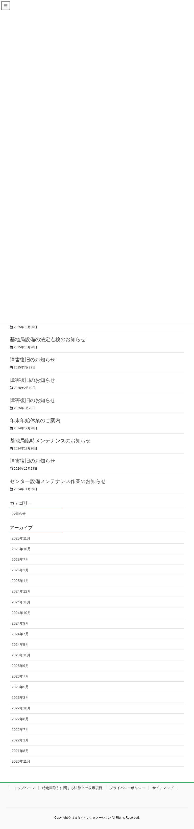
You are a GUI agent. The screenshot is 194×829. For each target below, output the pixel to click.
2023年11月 (21, 655)
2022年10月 (21, 708)
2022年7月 (20, 730)
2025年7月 (20, 559)
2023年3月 (20, 698)
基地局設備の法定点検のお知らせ (48, 339)
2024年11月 (21, 602)
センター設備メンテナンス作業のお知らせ (58, 481)
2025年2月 (20, 570)
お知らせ (19, 514)
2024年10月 (21, 613)
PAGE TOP (184, 799)
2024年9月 (20, 623)
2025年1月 (20, 581)
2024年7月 (20, 634)
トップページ (24, 788)
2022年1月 (20, 740)
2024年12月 (21, 591)
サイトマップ (163, 788)
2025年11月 (21, 538)
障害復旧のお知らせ (32, 359)
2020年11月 (21, 761)
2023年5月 (20, 687)
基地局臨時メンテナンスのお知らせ (50, 440)
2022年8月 (20, 719)
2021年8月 (20, 751)
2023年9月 (20, 666)
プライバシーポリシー (127, 788)
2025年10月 (21, 549)
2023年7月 (20, 676)
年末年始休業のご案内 (35, 420)
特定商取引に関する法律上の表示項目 (72, 788)
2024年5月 (20, 645)
